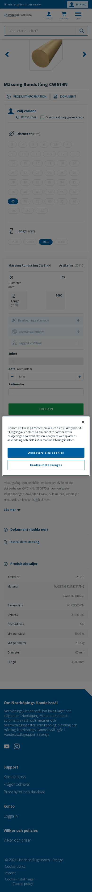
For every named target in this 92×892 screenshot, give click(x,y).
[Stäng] (83, 422)
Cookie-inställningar (46, 465)
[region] (46, 446)
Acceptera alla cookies (46, 452)
